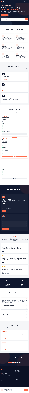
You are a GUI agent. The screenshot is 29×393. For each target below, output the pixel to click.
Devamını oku (4, 338)
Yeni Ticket (2, 379)
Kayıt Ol (16, 380)
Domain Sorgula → (5, 228)
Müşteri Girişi (16, 379)
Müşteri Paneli (17, 381)
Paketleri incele (4, 79)
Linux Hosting (17, 370)
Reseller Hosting (17, 372)
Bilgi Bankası (2, 380)
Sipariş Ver (14, 134)
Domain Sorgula (11, 15)
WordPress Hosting (17, 371)
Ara (26, 19)
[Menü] (27, 1)
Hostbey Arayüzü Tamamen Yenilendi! (8, 343)
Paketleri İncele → (4, 15)
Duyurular (2, 381)
